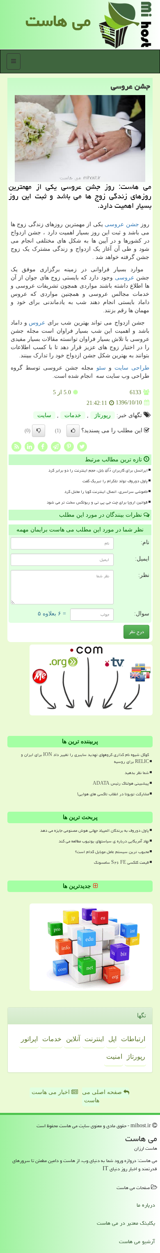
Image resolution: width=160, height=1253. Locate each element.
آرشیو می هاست (137, 1241)
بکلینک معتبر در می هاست (126, 1223)
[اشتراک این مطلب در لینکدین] (29, 446)
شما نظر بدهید (137, 773)
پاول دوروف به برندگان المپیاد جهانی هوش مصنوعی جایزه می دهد (94, 830)
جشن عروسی (122, 224)
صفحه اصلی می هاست (102, 1096)
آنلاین (73, 1038)
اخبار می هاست (51, 1092)
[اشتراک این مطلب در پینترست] (69, 446)
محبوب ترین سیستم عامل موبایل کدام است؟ (112, 852)
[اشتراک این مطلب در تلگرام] (56, 446)
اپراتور (29, 1038)
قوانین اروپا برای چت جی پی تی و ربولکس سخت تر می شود (97, 502)
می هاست (58, 20)
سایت (44, 415)
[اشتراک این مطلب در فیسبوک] (42, 446)
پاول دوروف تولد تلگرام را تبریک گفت (115, 481)
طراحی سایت (131, 368)
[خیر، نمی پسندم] (38, 430)
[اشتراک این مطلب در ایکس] (82, 446)
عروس (37, 323)
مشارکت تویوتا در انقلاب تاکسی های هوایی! (113, 794)
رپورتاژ (102, 415)
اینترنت (94, 1038)
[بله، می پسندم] (73, 430)
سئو (101, 368)
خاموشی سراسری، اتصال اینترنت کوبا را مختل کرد (106, 492)
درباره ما (146, 1205)
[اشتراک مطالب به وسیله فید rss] (16, 446)
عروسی (124, 278)
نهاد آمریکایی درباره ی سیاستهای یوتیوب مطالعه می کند (104, 841)
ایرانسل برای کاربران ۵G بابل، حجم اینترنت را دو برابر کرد (98, 470)
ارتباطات (133, 1038)
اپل (112, 1038)
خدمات (72, 415)
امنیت (114, 1056)
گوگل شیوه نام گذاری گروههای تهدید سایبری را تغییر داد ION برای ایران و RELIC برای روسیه (85, 758)
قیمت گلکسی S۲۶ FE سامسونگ (121, 862)
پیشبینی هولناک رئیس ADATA (121, 783)
